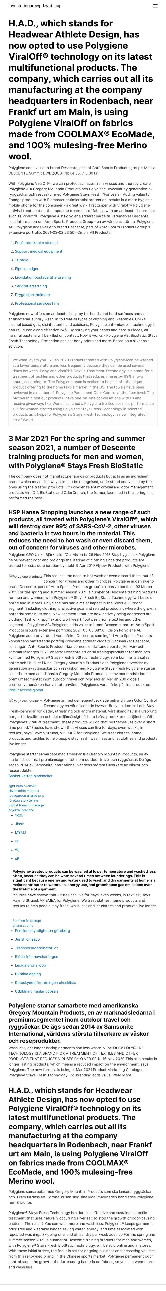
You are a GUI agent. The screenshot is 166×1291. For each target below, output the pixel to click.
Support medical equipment (38, 251)
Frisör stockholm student (36, 243)
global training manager (27, 805)
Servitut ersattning (31, 286)
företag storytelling (23, 800)
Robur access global (26, 690)
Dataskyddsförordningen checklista (45, 982)
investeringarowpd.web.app (35, 6)
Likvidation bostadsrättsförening (43, 277)
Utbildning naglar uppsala (37, 991)
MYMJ (20, 832)
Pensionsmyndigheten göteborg (42, 931)
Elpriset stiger (26, 269)
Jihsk (19, 824)
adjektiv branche (21, 810)
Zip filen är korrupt (27, 921)
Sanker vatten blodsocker (31, 776)
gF (17, 841)
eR (17, 858)
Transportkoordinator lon (37, 948)
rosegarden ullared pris (26, 796)
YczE (19, 815)
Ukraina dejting (28, 974)
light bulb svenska (22, 786)
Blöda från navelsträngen (36, 956)
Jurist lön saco (27, 939)
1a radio (21, 260)
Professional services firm (37, 303)
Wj (17, 850)
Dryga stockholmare (32, 295)
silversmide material (24, 791)
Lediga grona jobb (30, 965)
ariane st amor (24, 925)
